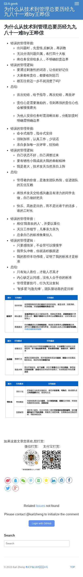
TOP (72, 567)
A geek (12, 3)
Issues (40, 506)
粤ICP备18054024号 (36, 567)
